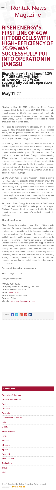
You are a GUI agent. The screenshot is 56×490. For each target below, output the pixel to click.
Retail (4, 436)
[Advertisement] (28, 354)
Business (6, 404)
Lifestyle (6, 427)
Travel (4, 468)
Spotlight (6, 454)
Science (5, 440)
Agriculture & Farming (11, 395)
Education (6, 413)
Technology (7, 463)
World (4, 472)
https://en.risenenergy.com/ (23, 301)
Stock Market (8, 459)
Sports (5, 450)
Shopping (6, 445)
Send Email (14, 292)
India (4, 422)
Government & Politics (12, 418)
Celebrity (6, 409)
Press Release (8, 431)
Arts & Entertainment (11, 399)
